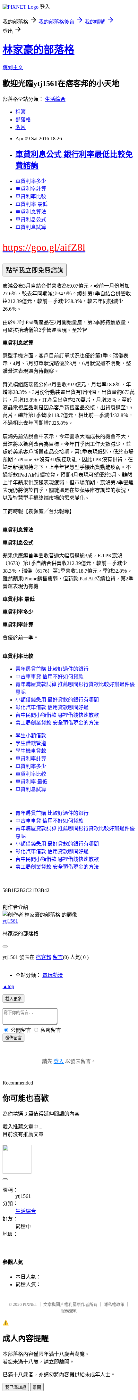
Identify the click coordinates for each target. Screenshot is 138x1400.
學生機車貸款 (30, 751)
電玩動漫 (52, 975)
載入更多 (13, 998)
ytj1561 (10, 921)
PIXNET (30, 1304)
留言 (58, 957)
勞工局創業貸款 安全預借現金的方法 (57, 722)
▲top (8, 986)
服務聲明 (69, 1310)
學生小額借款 (30, 735)
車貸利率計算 (30, 189)
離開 (37, 1387)
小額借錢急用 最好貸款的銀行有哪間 (57, 699)
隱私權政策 (114, 1304)
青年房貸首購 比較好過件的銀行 (52, 669)
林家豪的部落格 (38, 49)
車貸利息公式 (30, 219)
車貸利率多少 (30, 181)
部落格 (23, 119)
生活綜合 (55, 99)
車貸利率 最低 (31, 204)
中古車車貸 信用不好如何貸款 (49, 676)
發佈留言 (13, 1038)
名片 (20, 127)
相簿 (20, 112)
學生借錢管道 (30, 743)
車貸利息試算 (30, 227)
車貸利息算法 (30, 212)
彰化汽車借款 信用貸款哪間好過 (52, 707)
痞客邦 (43, 957)
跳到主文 (13, 67)
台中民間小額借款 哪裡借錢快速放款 (57, 715)
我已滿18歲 (15, 1387)
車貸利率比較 (30, 196)
